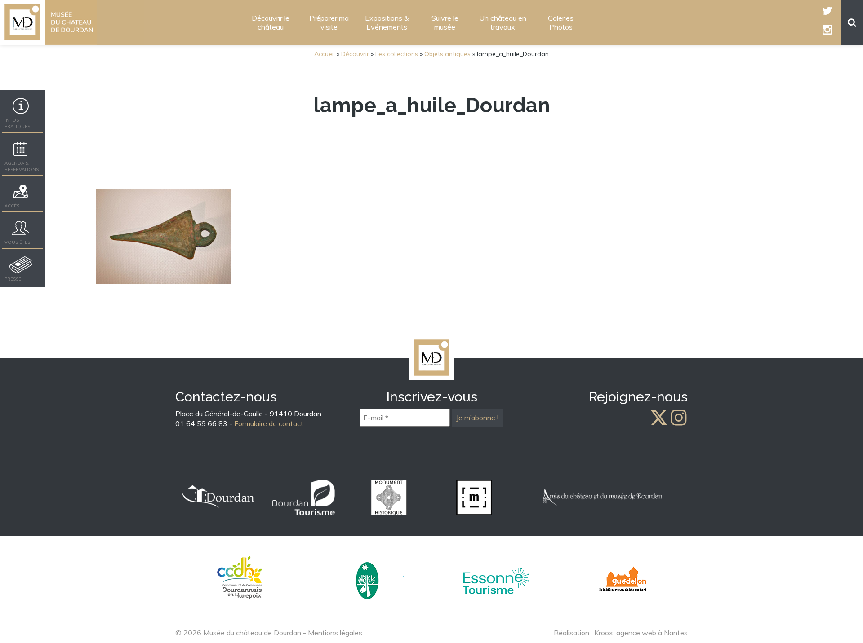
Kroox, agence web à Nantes (641, 632)
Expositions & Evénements (387, 22)
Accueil (324, 54)
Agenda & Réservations (21, 166)
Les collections (396, 54)
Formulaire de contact (268, 423)
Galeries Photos (561, 22)
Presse (12, 279)
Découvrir (355, 54)
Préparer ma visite (329, 22)
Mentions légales (335, 632)
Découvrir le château (270, 22)
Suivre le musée (445, 22)
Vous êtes (17, 242)
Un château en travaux (502, 22)
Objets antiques (447, 54)
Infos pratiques (17, 123)
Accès (11, 206)
